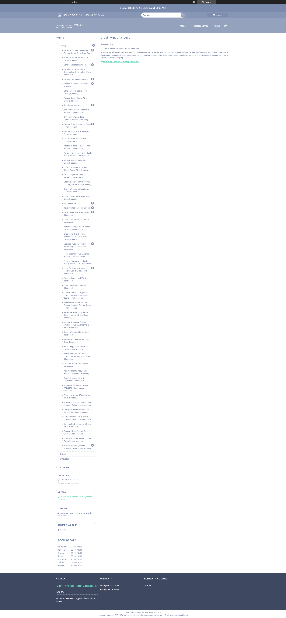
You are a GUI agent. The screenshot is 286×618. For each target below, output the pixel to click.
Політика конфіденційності (176, 615)
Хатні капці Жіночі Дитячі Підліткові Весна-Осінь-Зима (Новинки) (77, 356)
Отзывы (64, 459)
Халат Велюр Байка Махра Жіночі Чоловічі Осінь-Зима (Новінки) (76, 315)
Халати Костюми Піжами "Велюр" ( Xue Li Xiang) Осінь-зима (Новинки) (77, 324)
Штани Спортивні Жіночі (75, 65)
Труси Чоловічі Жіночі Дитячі (77, 208)
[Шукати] (183, 15)
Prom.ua (157, 612)
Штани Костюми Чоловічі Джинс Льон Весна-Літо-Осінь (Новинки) (77, 72)
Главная (182, 26)
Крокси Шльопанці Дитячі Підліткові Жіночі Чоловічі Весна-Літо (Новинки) (76, 295)
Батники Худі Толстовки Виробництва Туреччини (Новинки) (75, 246)
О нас (217, 26)
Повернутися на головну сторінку (121, 61)
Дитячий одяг (70, 203)
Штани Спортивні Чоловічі (76, 79)
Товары (64, 45)
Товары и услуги (200, 26)
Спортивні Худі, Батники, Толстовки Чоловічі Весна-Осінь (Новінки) (76, 236)
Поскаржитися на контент (151, 615)
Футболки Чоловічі (72, 105)
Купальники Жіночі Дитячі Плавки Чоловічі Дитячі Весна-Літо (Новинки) (78, 305)
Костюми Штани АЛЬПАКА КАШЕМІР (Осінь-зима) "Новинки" (76, 388)
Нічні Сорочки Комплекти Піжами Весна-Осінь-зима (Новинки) (75, 270)
